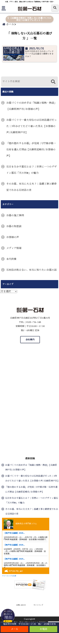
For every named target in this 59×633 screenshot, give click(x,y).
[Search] (53, 81)
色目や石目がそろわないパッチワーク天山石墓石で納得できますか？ (39, 53)
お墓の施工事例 (15, 215)
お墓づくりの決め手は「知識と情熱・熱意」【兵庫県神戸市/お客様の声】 (31, 106)
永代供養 (11, 259)
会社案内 (30, 339)
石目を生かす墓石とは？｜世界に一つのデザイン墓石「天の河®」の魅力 (31, 169)
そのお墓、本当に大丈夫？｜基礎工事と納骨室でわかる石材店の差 (31, 187)
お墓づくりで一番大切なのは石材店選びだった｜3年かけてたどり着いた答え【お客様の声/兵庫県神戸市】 (31, 126)
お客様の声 (12, 237)
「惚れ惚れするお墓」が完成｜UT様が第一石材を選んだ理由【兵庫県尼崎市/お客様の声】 (31, 149)
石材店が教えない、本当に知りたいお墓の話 (31, 270)
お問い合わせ (21, 605)
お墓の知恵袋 (13, 226)
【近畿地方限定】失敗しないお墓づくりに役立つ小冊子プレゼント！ (30, 19)
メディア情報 (13, 248)
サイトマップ (38, 605)
